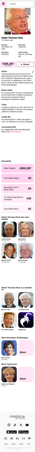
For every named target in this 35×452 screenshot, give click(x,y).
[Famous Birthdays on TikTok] (14, 425)
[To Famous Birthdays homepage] (3, 4)
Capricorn (22, 47)
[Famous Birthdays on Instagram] (8, 425)
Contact (13, 444)
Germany (5, 54)
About (6, 444)
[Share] (6, 10)
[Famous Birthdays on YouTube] (26, 425)
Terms (28, 444)
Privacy (21, 444)
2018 (27, 54)
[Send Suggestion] (33, 72)
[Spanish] (5, 438)
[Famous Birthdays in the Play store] (23, 432)
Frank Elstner (15, 132)
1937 (3, 49)
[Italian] (23, 438)
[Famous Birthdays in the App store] (11, 432)
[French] (17, 438)
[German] (29, 438)
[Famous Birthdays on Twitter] (20, 425)
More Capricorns (9, 364)
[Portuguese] (11, 438)
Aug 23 (21, 54)
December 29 (6, 47)
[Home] (17, 417)
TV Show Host (7, 40)
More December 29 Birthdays (14, 338)
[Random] (28, 10)
